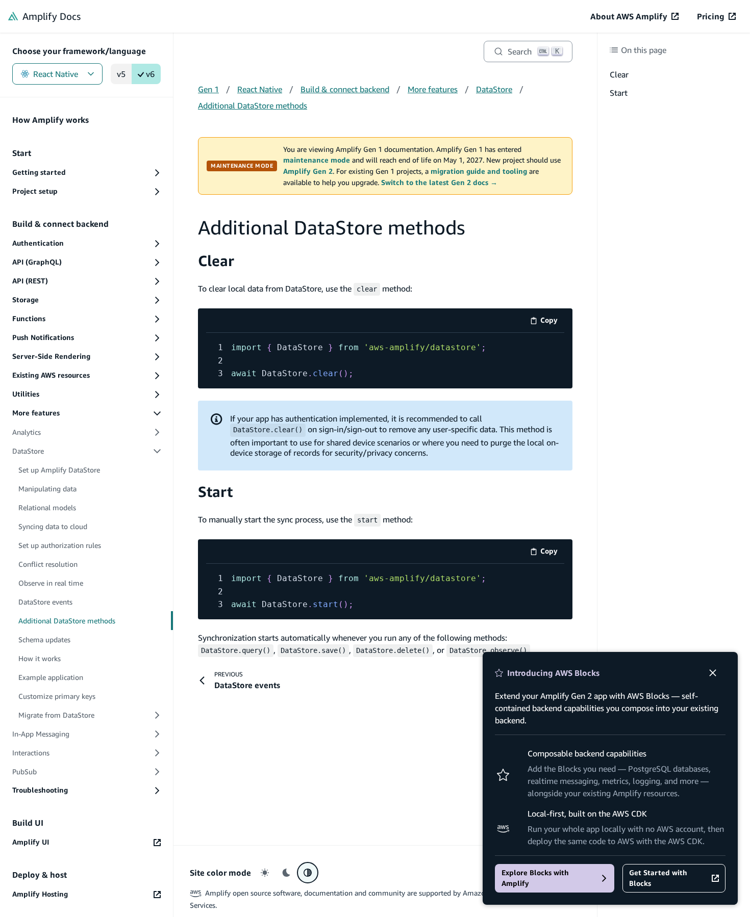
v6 (150, 74)
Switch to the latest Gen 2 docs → (439, 182)
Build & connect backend (345, 89)
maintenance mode (316, 160)
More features (433, 89)
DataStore (494, 89)
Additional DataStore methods (252, 105)
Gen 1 (208, 89)
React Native (55, 74)
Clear (216, 261)
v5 (121, 74)
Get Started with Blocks (658, 878)
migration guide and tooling (479, 171)
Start (215, 492)
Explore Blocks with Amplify (535, 878)
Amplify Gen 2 (308, 171)
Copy (552, 322)
